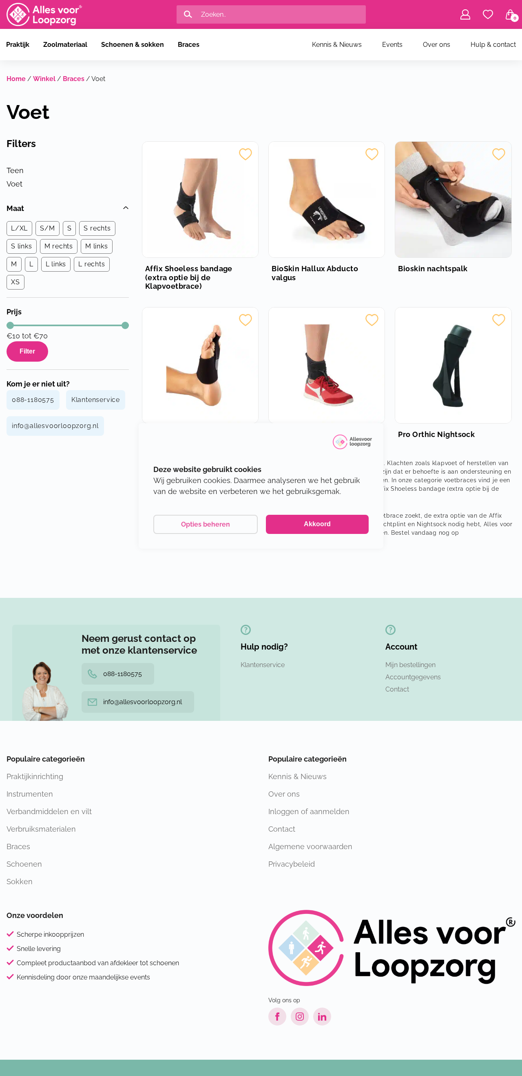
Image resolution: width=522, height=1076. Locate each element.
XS (15, 282)
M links (96, 246)
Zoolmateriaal (65, 44)
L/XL (19, 228)
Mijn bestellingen (410, 665)
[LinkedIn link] (322, 1016)
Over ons (436, 44)
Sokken (20, 881)
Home (16, 79)
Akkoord (317, 523)
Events (392, 44)
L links (56, 264)
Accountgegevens (413, 677)
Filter (27, 351)
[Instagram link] (300, 1016)
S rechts (97, 228)
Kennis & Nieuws (337, 44)
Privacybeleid (291, 864)
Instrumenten (30, 794)
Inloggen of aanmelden (308, 811)
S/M (47, 228)
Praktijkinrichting (35, 776)
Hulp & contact (493, 44)
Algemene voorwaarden (310, 846)
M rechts (58, 246)
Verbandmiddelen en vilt (49, 811)
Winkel (44, 79)
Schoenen (24, 864)
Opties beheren (205, 524)
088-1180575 (33, 400)
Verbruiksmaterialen (41, 829)
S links (21, 246)
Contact (397, 689)
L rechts (91, 264)
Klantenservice (95, 400)
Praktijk (17, 44)
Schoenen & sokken (132, 44)
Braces (188, 44)
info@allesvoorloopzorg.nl (55, 426)
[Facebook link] (277, 1016)
